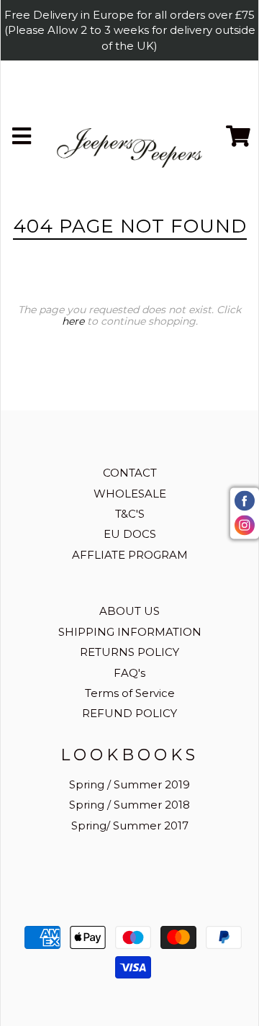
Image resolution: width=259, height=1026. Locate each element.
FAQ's (129, 673)
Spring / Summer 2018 (129, 804)
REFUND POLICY (129, 713)
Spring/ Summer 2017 (129, 825)
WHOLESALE (130, 493)
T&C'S (130, 514)
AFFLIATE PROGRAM (130, 555)
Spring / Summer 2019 (129, 784)
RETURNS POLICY (129, 652)
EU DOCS (130, 534)
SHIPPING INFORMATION (129, 632)
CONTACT (130, 473)
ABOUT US (129, 611)
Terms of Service (130, 693)
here (73, 321)
